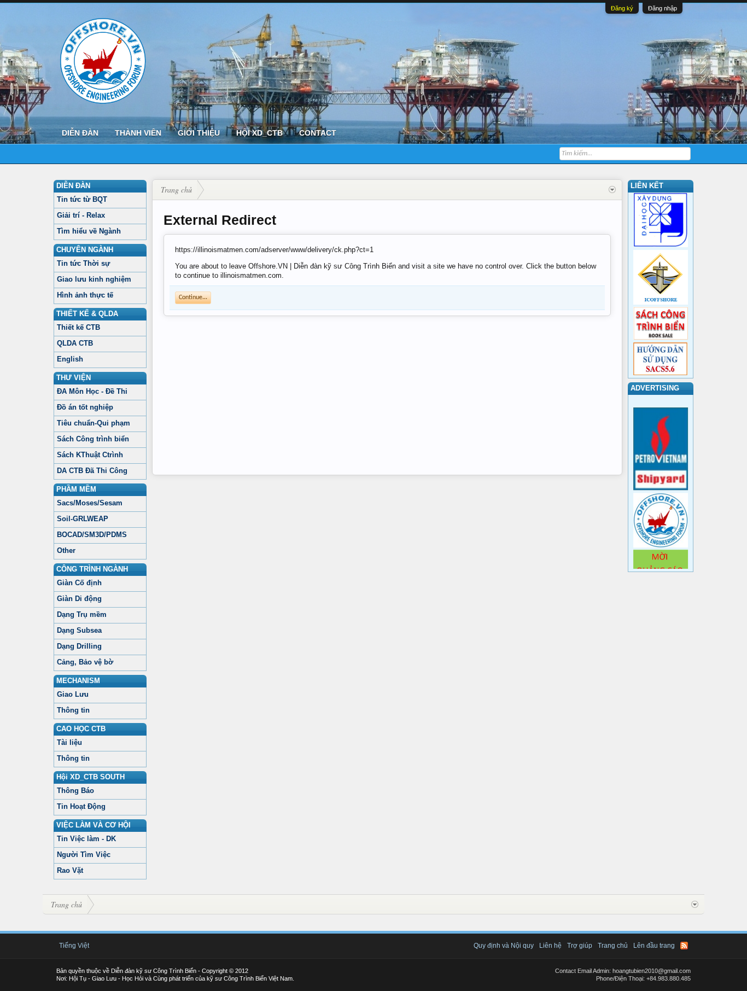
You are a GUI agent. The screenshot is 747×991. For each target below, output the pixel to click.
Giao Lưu (73, 694)
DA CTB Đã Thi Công (92, 471)
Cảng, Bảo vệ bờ (85, 662)
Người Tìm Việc (83, 854)
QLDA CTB (75, 343)
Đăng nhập (662, 8)
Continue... (193, 297)
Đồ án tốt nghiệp (85, 407)
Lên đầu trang (654, 945)
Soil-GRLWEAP (82, 519)
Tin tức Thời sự (83, 263)
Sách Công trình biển (93, 439)
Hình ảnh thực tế (85, 295)
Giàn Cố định (79, 583)
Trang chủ (613, 945)
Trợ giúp (579, 945)
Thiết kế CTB (78, 327)
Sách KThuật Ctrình (90, 455)
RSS (684, 945)
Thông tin (73, 710)
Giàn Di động (79, 598)
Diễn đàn (80, 133)
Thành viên (138, 133)
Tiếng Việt (74, 945)
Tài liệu (69, 742)
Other (66, 550)
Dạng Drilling (79, 646)
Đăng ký (622, 8)
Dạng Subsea (79, 630)
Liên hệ (550, 945)
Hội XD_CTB (259, 133)
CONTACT (317, 133)
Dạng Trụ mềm (82, 614)
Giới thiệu (199, 133)
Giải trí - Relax (81, 215)
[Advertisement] (387, 398)
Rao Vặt (70, 870)
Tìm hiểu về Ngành (89, 231)
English (70, 359)
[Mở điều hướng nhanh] (612, 190)
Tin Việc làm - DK (86, 839)
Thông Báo (75, 790)
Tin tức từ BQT (82, 199)
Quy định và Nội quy (504, 945)
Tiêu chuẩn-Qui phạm (93, 423)
